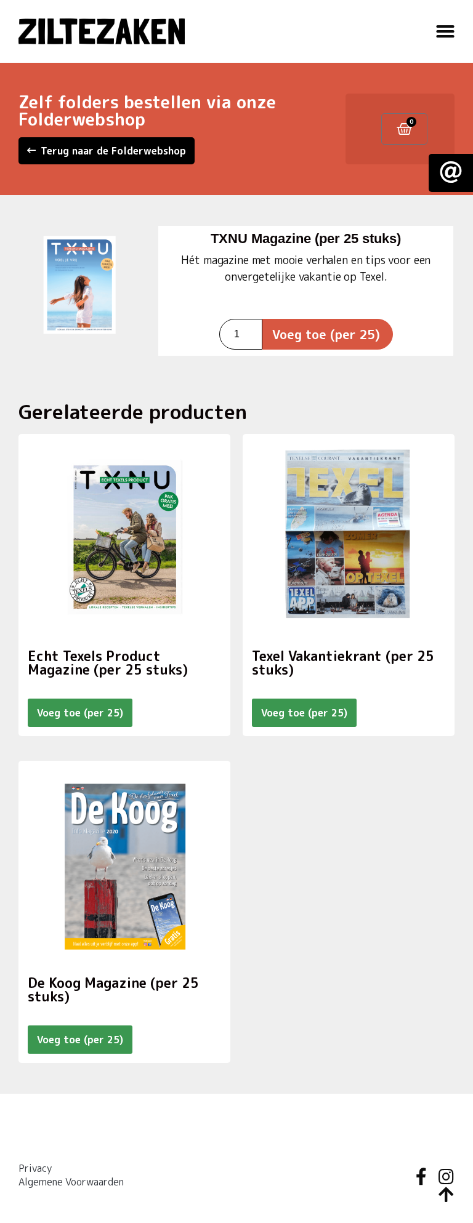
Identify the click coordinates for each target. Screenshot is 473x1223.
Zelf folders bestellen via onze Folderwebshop (147, 110)
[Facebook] (421, 1176)
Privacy (35, 1168)
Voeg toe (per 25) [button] (80, 713)
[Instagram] (446, 1176)
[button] (445, 31)
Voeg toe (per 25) (326, 334)
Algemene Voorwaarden (71, 1182)
